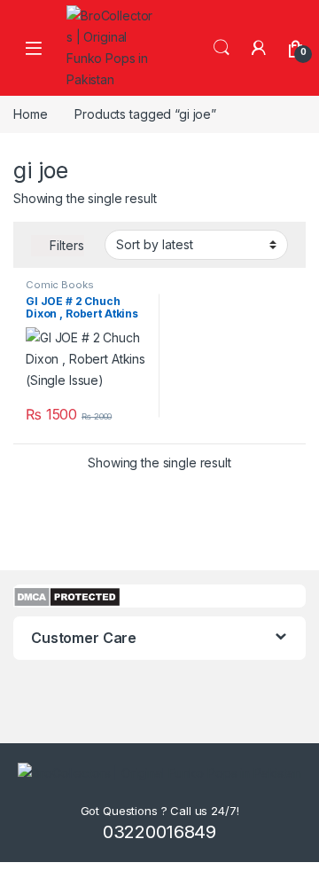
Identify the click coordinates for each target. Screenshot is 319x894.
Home (30, 114)
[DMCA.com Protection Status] (67, 594)
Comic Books (59, 284)
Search (221, 48)
